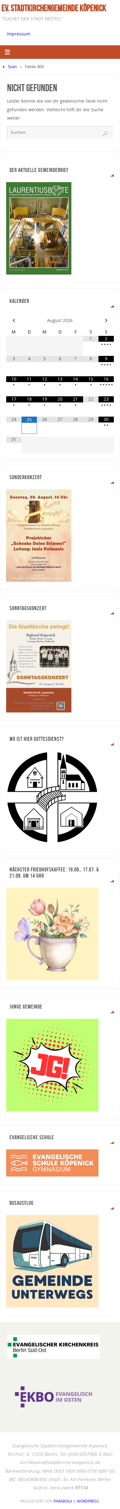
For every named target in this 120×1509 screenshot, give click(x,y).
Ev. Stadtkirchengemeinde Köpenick (54, 8)
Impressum (18, 34)
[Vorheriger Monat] (14, 320)
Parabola (63, 1501)
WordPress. (88, 1501)
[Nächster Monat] (106, 320)
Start (12, 66)
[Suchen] (105, 134)
